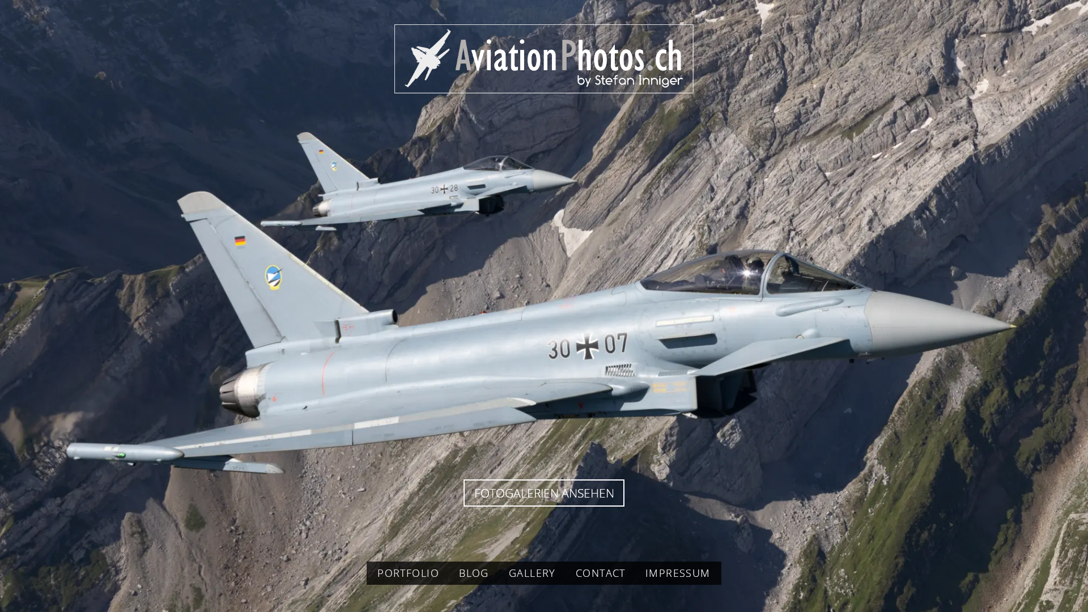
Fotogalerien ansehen (544, 493)
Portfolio (408, 573)
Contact (601, 573)
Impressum (678, 573)
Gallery (532, 573)
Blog (474, 573)
